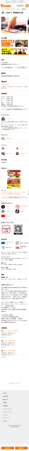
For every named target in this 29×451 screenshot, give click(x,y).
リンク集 (5, 415)
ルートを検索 (21, 67)
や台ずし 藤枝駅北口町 (9, 340)
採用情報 (5, 405)
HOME (5, 393)
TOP (2, 9)
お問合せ (5, 421)
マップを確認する (7, 67)
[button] (18, 229)
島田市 (18, 9)
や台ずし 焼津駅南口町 (9, 350)
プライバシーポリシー (8, 411)
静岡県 (13, 9)
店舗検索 (20, 5)
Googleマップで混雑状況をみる (14, 109)
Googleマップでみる (14, 383)
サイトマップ (6, 418)
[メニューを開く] (27, 5)
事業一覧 (5, 399)
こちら (22, 86)
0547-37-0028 (5, 84)
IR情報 (5, 402)
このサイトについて (7, 408)
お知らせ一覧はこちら (14, 197)
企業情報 (5, 396)
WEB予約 (7, 448)
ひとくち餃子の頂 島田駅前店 (11, 330)
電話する (21, 448)
